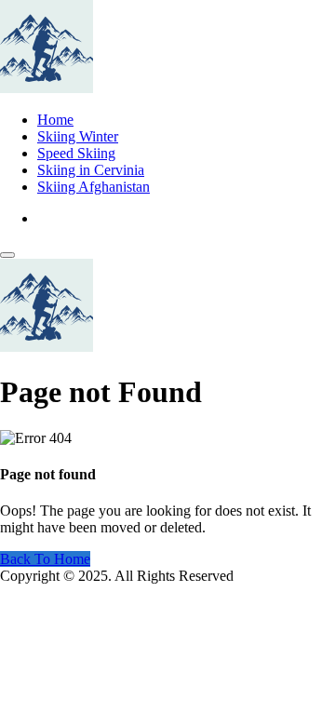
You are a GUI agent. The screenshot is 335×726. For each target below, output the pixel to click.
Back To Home (45, 559)
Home (55, 120)
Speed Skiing (76, 153)
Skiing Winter (77, 136)
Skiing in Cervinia (90, 170)
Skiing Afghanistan (93, 187)
